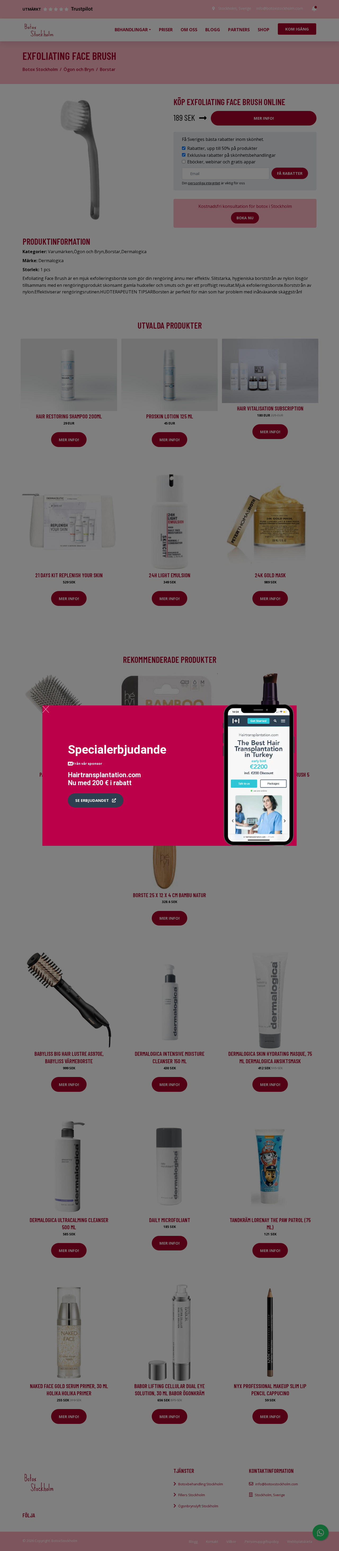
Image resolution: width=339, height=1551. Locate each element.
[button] (95, 800)
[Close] (45, 709)
